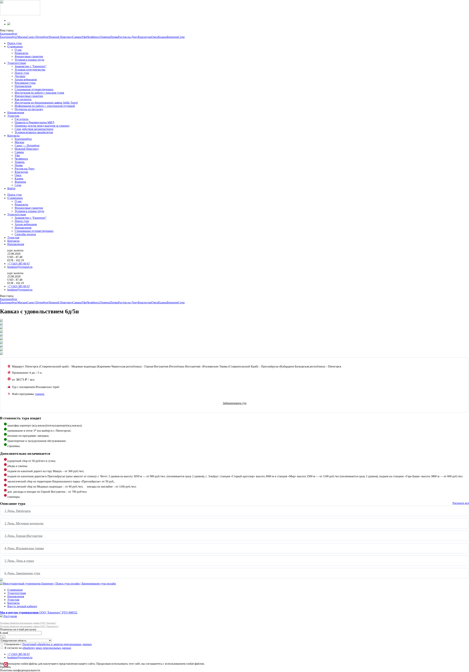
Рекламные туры (25, 82)
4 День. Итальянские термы (24, 548)
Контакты (13, 135)
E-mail (4, 632)
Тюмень (105, 37)
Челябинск (93, 37)
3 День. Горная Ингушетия (23, 536)
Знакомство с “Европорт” (31, 66)
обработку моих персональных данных (46, 647)
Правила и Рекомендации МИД (34, 122)
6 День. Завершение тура (22, 573)
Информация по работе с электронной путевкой (45, 105)
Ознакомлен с (48, 644)
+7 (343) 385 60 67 (18, 263)
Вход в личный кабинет (22, 606)
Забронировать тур (234, 403)
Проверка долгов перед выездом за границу (42, 125)
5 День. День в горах (19, 561)
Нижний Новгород (60, 37)
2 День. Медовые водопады (24, 523)
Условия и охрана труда (29, 59)
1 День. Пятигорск (18, 511)
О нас (18, 49)
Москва (22, 37)
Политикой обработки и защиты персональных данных (57, 644)
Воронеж (172, 37)
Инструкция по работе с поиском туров (39, 92)
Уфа (84, 37)
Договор (20, 76)
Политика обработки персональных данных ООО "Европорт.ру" (29, 626)
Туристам (13, 115)
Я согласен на (37, 647)
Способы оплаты (25, 234)
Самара (77, 37)
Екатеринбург (8, 33)
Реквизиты (21, 53)
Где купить (21, 119)
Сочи (181, 37)
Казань (162, 37)
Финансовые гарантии (29, 56)
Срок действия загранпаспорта (34, 129)
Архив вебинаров (26, 79)
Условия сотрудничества (30, 69)
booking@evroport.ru (19, 266)
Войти (11, 188)
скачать (39, 393)
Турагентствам (16, 63)
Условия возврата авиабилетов (34, 132)
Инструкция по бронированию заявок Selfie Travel (46, 102)
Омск (154, 37)
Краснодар (144, 37)
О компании (15, 46)
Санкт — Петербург (27, 145)
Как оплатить (23, 99)
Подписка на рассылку (29, 109)
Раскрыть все (461, 503)
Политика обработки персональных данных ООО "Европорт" (28, 623)
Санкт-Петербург (38, 37)
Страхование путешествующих (34, 89)
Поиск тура (14, 43)
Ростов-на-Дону (128, 37)
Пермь (114, 37)
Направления (23, 86)
